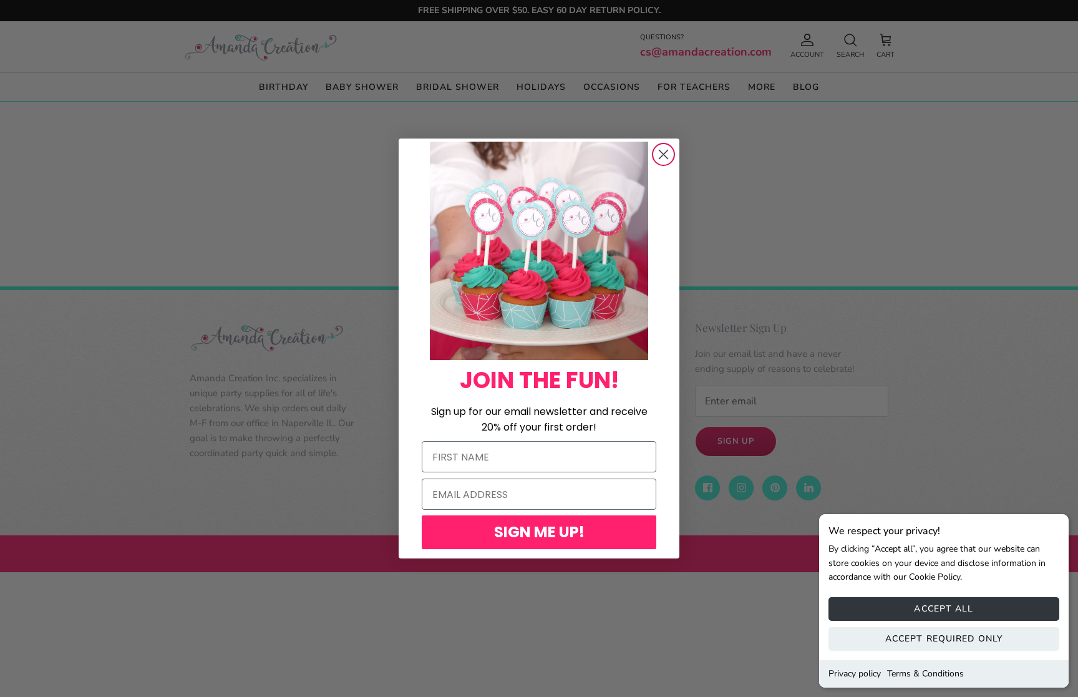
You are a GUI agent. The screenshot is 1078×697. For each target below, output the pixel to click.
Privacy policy (854, 674)
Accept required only (944, 639)
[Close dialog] (663, 154)
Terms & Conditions (925, 674)
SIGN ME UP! (539, 532)
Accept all (943, 609)
